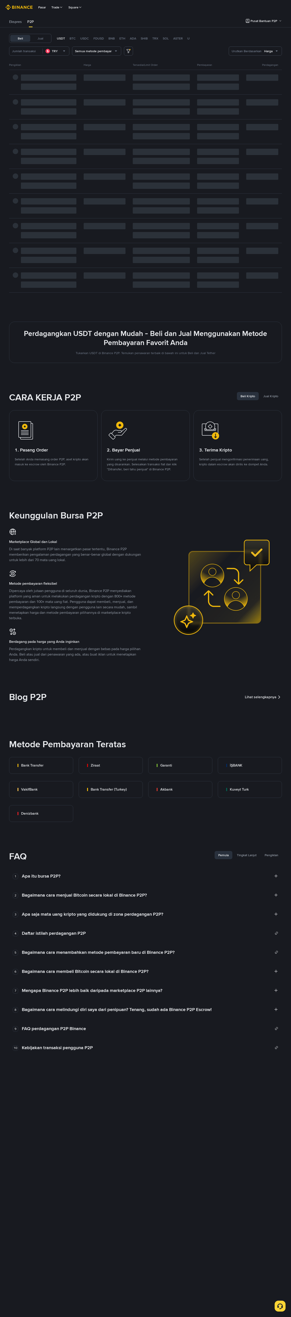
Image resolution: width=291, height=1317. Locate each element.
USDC (84, 38)
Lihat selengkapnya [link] (260, 697)
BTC (73, 38)
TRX (155, 38)
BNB (111, 38)
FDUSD (98, 38)
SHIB (144, 38)
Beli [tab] (20, 38)
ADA (133, 38)
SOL (166, 38)
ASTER (178, 38)
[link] (41, 765)
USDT (61, 38)
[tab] (15, 21)
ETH (122, 38)
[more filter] (128, 51)
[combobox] (55, 51)
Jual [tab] (40, 38)
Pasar (42, 7)
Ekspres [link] (15, 21)
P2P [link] (30, 21)
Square (73, 7)
